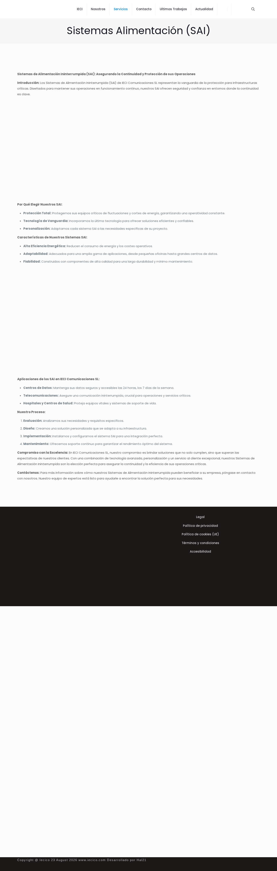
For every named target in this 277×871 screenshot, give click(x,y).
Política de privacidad (200, 526)
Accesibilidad (200, 551)
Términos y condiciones (200, 543)
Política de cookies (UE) (200, 534)
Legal (200, 517)
